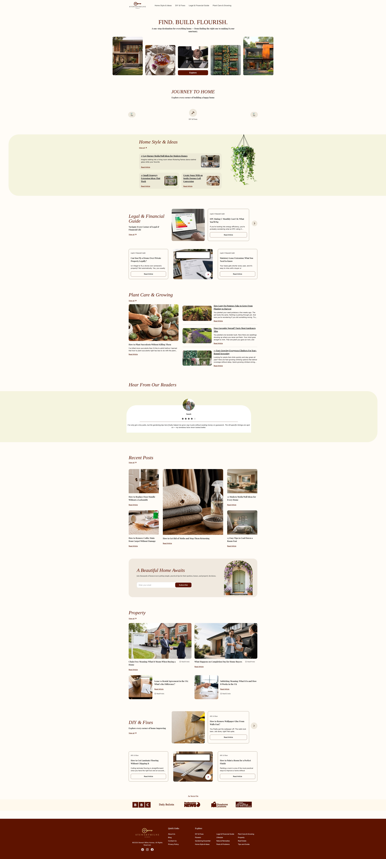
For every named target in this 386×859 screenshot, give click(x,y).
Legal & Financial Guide (199, 5)
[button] (254, 223)
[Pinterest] (142, 849)
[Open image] (154, 322)
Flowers (198, 837)
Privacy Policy (173, 844)
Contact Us (172, 841)
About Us (171, 834)
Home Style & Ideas (163, 5)
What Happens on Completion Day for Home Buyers (218, 661)
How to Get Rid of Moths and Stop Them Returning (186, 538)
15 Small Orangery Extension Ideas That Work (150, 178)
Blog (170, 837)
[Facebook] (152, 849)
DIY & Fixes (180, 5)
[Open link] (208, 275)
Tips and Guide (243, 844)
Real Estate (242, 841)
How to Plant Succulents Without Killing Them (150, 344)
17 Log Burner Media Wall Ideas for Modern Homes (164, 155)
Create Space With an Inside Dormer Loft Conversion (193, 178)
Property (241, 837)
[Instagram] (147, 849)
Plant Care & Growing (222, 5)
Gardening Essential (202, 841)
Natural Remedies (223, 841)
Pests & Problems (223, 844)
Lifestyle (219, 837)
